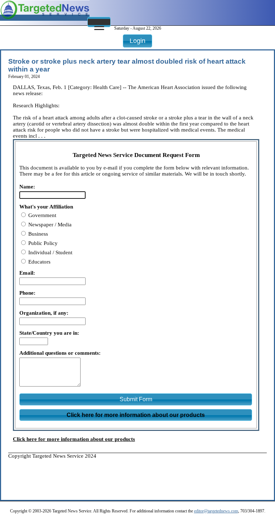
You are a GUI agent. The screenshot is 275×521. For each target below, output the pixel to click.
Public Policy (42, 243)
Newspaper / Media (49, 224)
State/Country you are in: (49, 333)
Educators (38, 262)
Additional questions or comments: (60, 353)
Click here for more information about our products (74, 439)
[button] (99, 22)
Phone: (27, 293)
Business (37, 234)
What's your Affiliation (46, 207)
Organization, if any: (43, 313)
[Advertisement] (138, 475)
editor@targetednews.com (216, 510)
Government (41, 215)
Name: (27, 187)
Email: (27, 273)
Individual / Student (49, 252)
